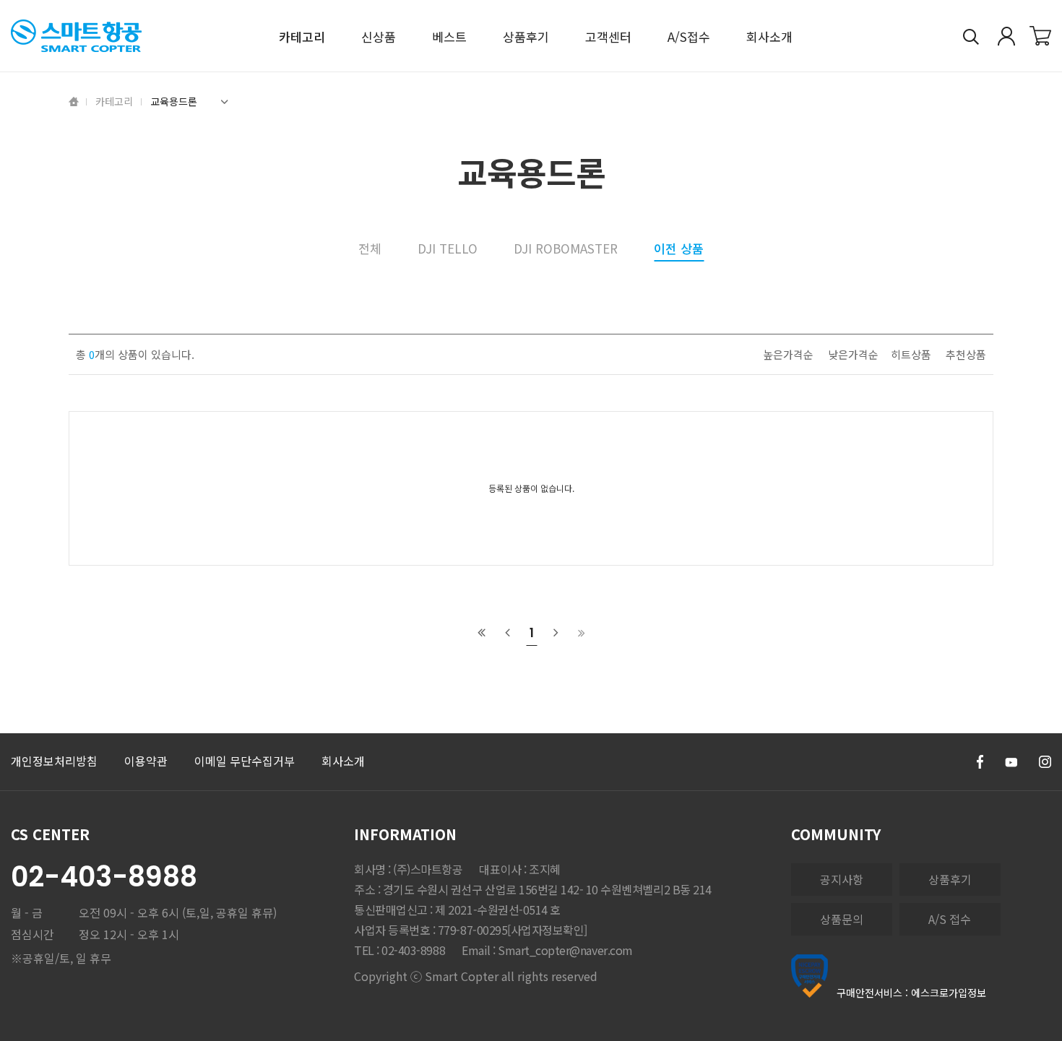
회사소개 (343, 760)
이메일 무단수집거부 (244, 760)
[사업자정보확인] (547, 929)
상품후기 (950, 879)
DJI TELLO (448, 248)
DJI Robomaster (566, 248)
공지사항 (841, 879)
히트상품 (911, 354)
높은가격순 (788, 354)
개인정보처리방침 (54, 760)
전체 (369, 248)
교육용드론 (173, 101)
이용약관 (146, 760)
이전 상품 (679, 249)
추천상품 (966, 354)
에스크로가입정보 (948, 992)
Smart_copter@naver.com (565, 950)
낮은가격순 (853, 354)
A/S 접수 (949, 919)
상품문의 (841, 919)
